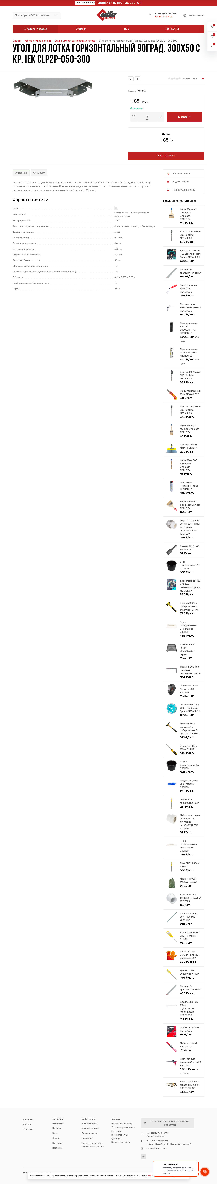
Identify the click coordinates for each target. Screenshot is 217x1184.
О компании (58, 1123)
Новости (56, 1128)
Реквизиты (87, 1138)
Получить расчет (166, 155)
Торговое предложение (123, 1127)
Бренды (28, 1129)
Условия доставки (91, 1128)
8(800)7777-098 (165, 13)
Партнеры (57, 1148)
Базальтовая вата (120, 1142)
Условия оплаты (89, 1123)
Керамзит (116, 1131)
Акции (27, 1124)
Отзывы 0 (39, 172)
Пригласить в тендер (122, 1123)
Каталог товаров (37, 28)
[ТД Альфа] (108, 15)
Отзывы (56, 1138)
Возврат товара (89, 1133)
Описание (21, 172)
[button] (212, 27)
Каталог (28, 1119)
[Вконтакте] (143, 1156)
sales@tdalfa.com (156, 1148)
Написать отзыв (189, 79)
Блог (54, 1133)
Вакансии (57, 1143)
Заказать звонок (164, 16)
